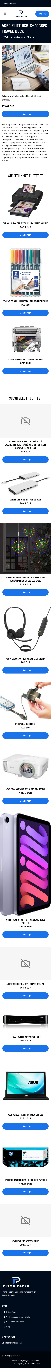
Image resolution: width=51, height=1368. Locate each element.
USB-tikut (30, 37)
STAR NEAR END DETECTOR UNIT (25, 1241)
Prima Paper (11, 1312)
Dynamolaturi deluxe (25, 723)
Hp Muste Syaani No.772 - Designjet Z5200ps (26, 1179)
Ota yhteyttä (24, 1360)
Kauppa (42, 14)
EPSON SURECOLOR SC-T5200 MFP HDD (25, 359)
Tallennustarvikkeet (13, 37)
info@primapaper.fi (9, 3)
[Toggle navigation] (5, 13)
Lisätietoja (25, 114)
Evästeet (35, 1360)
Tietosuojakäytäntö (20, 1363)
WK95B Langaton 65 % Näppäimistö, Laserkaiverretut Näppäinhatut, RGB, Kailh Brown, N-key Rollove (25, 444)
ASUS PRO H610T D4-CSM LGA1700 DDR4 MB (25, 983)
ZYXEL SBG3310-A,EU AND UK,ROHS (25, 1036)
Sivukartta (35, 1363)
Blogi (8, 1326)
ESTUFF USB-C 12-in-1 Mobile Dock (25, 499)
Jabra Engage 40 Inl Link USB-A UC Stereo (25, 658)
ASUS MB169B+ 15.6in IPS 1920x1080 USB (25, 1114)
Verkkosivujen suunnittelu (18, 1317)
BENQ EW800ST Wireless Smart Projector (25, 789)
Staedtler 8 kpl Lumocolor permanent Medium (25, 301)
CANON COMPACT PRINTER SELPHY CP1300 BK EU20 (25, 223)
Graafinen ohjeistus (15, 1321)
